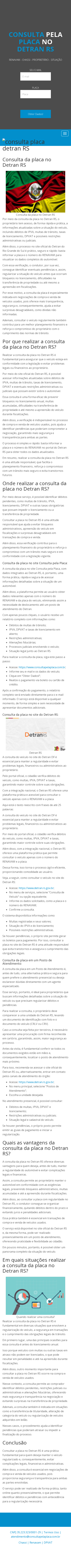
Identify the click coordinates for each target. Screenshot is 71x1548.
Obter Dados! (35, 114)
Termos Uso (51, 1532)
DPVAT (48, 1542)
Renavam (35, 1542)
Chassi (23, 1542)
